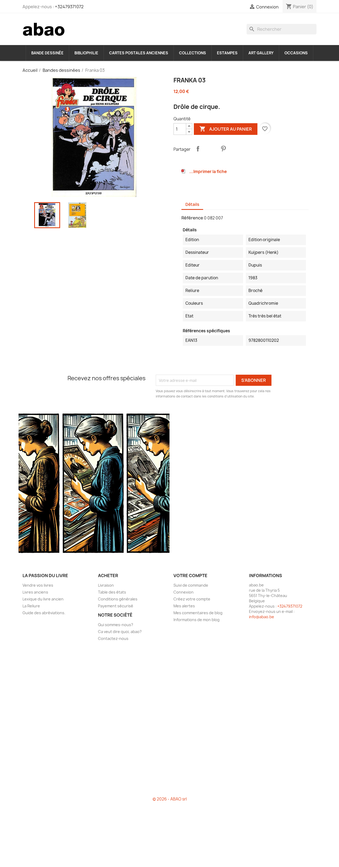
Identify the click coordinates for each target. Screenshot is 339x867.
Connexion (183, 592)
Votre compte (190, 575)
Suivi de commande (190, 585)
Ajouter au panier (225, 129)
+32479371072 (69, 7)
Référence (192, 217)
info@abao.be (261, 616)
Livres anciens (35, 592)
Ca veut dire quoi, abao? (120, 631)
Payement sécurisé (115, 605)
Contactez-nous (113, 638)
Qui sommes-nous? (115, 624)
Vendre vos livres (38, 585)
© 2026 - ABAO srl (170, 799)
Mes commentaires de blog (197, 612)
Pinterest (223, 148)
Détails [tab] (192, 204)
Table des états (112, 592)
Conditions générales (117, 598)
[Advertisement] (169, 721)
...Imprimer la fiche (208, 171)
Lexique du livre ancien (43, 598)
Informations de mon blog (196, 619)
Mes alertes (184, 605)
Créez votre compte (191, 598)
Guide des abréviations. (44, 612)
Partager (198, 148)
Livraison (106, 585)
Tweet (210, 148)
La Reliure (31, 605)
